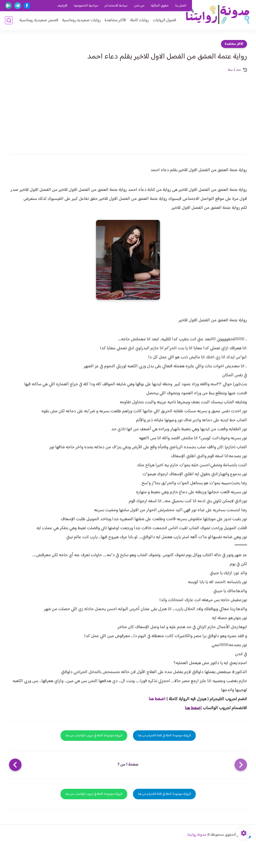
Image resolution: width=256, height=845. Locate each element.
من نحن (139, 6)
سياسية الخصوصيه (86, 6)
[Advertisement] (128, 110)
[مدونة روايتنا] (217, 14)
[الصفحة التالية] (15, 765)
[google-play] (8, 5)
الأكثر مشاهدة (115, 20)
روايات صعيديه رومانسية (81, 20)
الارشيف (62, 6)
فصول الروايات (164, 20)
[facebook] (27, 5)
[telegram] (17, 5)
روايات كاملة (139, 20)
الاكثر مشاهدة (234, 44)
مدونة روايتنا (197, 835)
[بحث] (8, 20)
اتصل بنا (180, 6)
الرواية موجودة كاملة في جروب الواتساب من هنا (94, 735)
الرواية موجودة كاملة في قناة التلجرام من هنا (164, 735)
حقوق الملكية (160, 6)
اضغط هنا (157, 699)
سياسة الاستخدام (116, 6)
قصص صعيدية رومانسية (38, 20)
